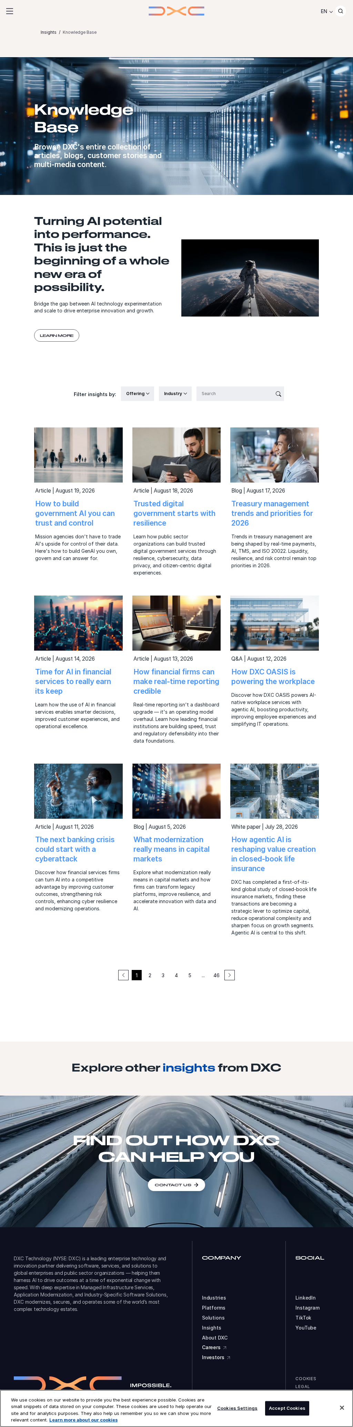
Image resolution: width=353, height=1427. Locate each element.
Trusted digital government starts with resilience (174, 513)
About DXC (215, 1338)
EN (324, 11)
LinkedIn (305, 1298)
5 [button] (190, 975)
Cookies (305, 1378)
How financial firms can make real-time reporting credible (176, 681)
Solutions (213, 1318)
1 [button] (137, 975)
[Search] (340, 11)
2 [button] (150, 975)
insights (189, 1067)
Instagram (307, 1308)
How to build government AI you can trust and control (75, 513)
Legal (302, 1386)
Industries (214, 1298)
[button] (229, 975)
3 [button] (163, 975)
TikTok (303, 1318)
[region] (176, 1408)
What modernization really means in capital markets (171, 849)
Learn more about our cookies (83, 1420)
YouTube (305, 1328)
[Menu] (9, 11)
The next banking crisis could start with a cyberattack (75, 849)
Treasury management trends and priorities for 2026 (272, 513)
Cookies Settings (237, 1408)
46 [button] (216, 975)
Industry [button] (173, 393)
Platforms (213, 1308)
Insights (211, 1328)
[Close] (342, 1407)
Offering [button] (135, 393)
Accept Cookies (287, 1408)
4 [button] (176, 975)
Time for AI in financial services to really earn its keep (73, 681)
